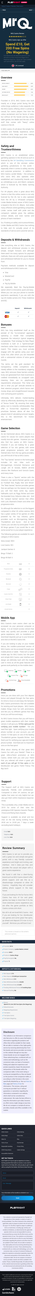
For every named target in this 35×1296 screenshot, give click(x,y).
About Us (3, 1139)
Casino (8, 6)
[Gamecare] (13, 1289)
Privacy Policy (20, 1146)
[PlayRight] (17, 2)
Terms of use (4, 1142)
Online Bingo (4, 1135)
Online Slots (20, 1135)
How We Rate (20, 1142)
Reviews (13, 6)
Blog (18, 1139)
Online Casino (4, 1132)
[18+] (19, 1289)
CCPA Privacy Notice (6, 1150)
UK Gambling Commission (23, 160)
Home (3, 6)
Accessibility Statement (7, 1153)
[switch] (3, 10)
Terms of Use (17, 1084)
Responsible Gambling (6, 1146)
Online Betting (20, 1132)
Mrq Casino (20, 6)
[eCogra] (6, 1289)
